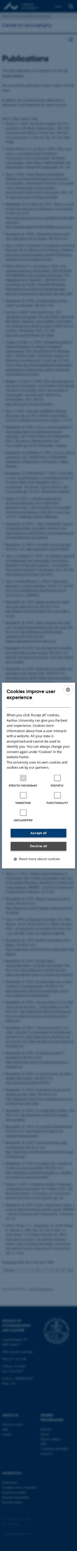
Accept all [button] (38, 833)
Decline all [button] (38, 846)
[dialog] (38, 775)
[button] (38, 859)
